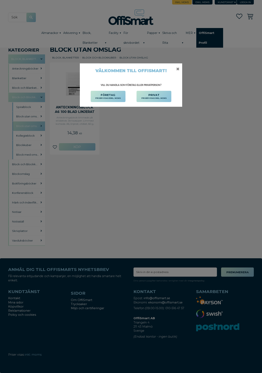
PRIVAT (154, 96)
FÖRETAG (108, 96)
